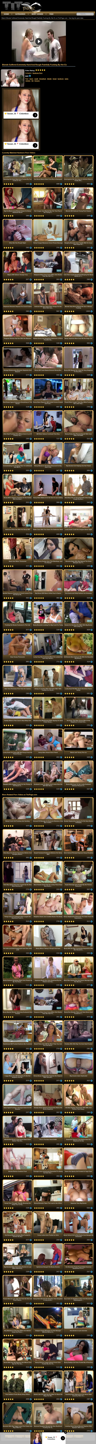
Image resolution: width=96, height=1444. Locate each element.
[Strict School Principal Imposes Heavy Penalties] (78, 830)
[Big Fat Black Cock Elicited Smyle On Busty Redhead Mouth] (18, 188)
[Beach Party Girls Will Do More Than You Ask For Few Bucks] (48, 1021)
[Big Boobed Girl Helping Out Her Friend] (78, 443)
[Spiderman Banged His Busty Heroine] (48, 1244)
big (32, 81)
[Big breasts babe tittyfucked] (78, 1053)
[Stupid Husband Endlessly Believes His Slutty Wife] (48, 830)
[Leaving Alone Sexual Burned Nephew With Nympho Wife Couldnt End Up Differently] (78, 1403)
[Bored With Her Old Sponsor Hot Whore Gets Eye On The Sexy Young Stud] (18, 1340)
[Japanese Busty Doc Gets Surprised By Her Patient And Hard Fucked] (48, 957)
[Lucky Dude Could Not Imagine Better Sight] (78, 507)
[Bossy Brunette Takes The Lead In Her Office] (48, 1180)
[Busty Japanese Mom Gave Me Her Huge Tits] (78, 315)
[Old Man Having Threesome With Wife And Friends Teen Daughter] (78, 1085)
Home (6, 14)
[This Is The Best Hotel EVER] (48, 1117)
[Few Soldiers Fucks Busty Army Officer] (18, 1371)
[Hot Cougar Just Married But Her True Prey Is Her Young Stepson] (48, 188)
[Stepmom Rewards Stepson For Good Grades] (18, 284)
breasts (37, 81)
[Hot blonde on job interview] (78, 1308)
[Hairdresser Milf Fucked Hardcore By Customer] (18, 1021)
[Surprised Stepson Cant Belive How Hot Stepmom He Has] (78, 1117)
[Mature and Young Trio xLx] (78, 729)
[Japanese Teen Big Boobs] (78, 1180)
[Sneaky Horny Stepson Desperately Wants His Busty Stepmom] (48, 1085)
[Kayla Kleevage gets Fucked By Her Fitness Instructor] (78, 862)
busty (31, 79)
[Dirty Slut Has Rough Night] (18, 220)
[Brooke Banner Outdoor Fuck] (18, 1148)
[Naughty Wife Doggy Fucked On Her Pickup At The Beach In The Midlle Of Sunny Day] (18, 761)
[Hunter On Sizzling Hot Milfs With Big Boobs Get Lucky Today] (78, 602)
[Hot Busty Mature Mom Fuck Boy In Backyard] (48, 156)
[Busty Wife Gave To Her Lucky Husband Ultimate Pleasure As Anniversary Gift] (78, 761)
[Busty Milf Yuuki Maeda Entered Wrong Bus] (48, 347)
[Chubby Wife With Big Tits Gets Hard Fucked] (78, 1021)
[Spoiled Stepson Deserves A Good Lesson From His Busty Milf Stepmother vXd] (18, 570)
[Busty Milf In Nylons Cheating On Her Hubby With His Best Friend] (18, 475)
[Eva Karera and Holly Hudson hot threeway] (78, 570)
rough (36, 79)
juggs (66, 79)
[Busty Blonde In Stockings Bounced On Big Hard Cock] (48, 443)
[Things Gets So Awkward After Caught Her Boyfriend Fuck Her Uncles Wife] (18, 894)
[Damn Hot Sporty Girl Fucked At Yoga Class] (78, 1148)
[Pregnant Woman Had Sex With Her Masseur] (18, 315)
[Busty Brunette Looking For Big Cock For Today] (48, 602)
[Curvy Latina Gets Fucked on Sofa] (48, 1212)
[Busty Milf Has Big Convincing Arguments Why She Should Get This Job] (78, 926)
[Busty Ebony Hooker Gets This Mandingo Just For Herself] (48, 538)
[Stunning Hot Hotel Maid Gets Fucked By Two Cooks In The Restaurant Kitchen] (18, 156)
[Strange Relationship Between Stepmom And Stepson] (18, 347)
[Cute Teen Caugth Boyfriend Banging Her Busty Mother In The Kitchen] (78, 252)
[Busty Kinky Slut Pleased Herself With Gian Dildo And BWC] (78, 411)
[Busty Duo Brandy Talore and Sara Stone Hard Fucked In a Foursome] (78, 989)
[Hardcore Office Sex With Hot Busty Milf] (18, 507)
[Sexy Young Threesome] (18, 634)
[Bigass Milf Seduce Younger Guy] (18, 252)
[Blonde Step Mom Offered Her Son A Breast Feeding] (78, 284)
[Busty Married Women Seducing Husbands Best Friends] (18, 989)
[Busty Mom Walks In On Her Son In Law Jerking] (48, 475)
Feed (51, 14)
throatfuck (42, 79)
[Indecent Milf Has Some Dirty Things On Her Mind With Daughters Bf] (48, 284)
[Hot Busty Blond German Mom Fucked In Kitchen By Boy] (18, 1212)
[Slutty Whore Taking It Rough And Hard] (48, 926)
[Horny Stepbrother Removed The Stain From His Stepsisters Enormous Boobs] (78, 894)
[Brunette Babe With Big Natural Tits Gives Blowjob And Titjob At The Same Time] (78, 538)
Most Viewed (37, 14)
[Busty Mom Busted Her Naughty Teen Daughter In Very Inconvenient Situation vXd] (48, 1276)
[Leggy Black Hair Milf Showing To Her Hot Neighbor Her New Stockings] (18, 1053)
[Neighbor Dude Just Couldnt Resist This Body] (48, 894)
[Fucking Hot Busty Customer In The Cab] (18, 602)
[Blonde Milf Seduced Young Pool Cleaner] (78, 188)
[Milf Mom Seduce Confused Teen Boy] (48, 411)
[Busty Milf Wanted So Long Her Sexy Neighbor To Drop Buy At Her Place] (78, 347)
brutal (55, 79)
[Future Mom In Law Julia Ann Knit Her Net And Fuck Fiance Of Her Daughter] (18, 1276)
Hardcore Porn (37, 73)
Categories (20, 14)
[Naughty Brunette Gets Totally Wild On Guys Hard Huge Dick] (78, 220)
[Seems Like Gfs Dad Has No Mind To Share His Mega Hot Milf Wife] (48, 1371)
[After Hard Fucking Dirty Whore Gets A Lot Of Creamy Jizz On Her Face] (18, 411)
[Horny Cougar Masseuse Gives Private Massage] (48, 220)
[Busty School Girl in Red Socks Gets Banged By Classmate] (78, 1212)
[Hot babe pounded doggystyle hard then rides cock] (18, 926)
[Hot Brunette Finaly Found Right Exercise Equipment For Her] (78, 1244)
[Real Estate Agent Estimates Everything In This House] (18, 379)
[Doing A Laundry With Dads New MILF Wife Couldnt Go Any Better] (48, 666)
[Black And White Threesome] (18, 538)
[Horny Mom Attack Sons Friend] (48, 729)
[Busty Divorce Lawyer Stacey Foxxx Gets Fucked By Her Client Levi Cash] (48, 1340)
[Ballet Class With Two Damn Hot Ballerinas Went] (48, 507)
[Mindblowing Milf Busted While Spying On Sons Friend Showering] (48, 698)
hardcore (61, 79)
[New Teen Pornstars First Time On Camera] (18, 666)
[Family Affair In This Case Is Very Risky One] (18, 698)
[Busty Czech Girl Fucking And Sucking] (18, 798)
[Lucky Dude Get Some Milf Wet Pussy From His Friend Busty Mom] (18, 729)
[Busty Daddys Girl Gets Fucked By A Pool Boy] (78, 1340)
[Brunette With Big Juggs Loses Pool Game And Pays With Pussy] (18, 1403)
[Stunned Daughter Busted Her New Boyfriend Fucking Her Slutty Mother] (48, 1403)
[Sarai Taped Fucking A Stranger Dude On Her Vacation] (18, 1085)
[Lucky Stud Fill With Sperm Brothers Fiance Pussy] (78, 666)
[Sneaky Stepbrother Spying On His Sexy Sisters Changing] (78, 798)
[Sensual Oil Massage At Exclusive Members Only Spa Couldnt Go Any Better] (48, 798)
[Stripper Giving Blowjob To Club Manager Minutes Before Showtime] (48, 1308)
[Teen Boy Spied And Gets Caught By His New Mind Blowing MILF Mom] (18, 862)
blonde (49, 79)
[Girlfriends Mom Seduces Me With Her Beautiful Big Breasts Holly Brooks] (78, 634)
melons (28, 81)
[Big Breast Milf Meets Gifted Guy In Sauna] (48, 570)
